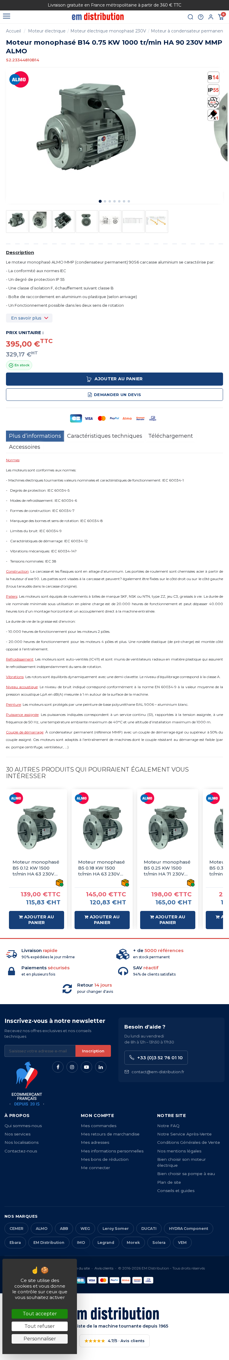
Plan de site (169, 1182)
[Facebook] (58, 1067)
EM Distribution (48, 1242)
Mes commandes (98, 1125)
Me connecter (95, 1167)
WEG (85, 1228)
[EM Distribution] (97, 16)
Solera (158, 1242)
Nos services (17, 1134)
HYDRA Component (188, 1228)
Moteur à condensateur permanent (188, 31)
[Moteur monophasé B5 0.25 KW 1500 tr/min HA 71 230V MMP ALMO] (167, 827)
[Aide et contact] (201, 17)
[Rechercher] (190, 17)
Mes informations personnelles (112, 1151)
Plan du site (80, 1268)
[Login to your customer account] (211, 17)
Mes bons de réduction (105, 1159)
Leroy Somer (116, 1228)
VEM (182, 1242)
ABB (64, 1228)
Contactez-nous (20, 1151)
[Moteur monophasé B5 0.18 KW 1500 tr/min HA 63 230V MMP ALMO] (102, 827)
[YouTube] (86, 1067)
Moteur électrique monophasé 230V (108, 31)
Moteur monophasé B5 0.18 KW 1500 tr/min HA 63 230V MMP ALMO (101, 868)
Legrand (106, 1242)
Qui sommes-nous (23, 1125)
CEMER (16, 1228)
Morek (133, 1242)
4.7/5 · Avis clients (114, 1341)
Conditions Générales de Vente (188, 1142)
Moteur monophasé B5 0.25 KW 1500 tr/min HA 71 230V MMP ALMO (167, 868)
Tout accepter (40, 1314)
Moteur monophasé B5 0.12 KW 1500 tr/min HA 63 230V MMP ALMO (36, 868)
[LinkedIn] (100, 1067)
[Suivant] (201, 5)
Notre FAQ (168, 1125)
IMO (81, 1242)
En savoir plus (26, 318)
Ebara (15, 1242)
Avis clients (104, 1268)
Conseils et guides (175, 1190)
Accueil (13, 31)
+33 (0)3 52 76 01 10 (160, 1057)
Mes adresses (95, 1142)
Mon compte (97, 1115)
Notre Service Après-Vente (184, 1134)
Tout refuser (39, 1326)
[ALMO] (19, 79)
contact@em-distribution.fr (157, 1071)
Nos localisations (21, 1142)
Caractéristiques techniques (104, 436)
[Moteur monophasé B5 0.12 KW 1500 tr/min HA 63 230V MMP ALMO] (36, 827)
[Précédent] (28, 5)
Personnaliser (40, 1339)
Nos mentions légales (179, 1151)
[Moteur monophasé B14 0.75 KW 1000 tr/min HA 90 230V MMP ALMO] (17, 221)
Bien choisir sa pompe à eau (186, 1173)
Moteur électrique (47, 31)
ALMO (41, 1228)
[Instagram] (72, 1067)
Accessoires (24, 447)
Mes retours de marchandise (110, 1134)
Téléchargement (170, 436)
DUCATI (149, 1228)
